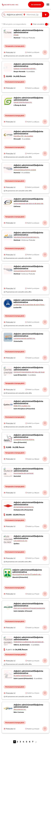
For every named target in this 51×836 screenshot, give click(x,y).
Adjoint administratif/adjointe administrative (28, 31)
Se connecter (36, 5)
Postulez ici (10, 52)
